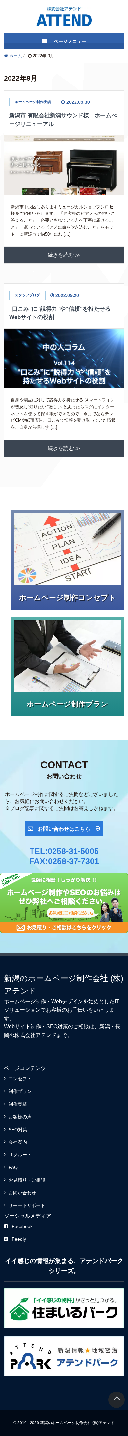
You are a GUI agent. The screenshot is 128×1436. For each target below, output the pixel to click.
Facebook (22, 1226)
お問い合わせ (22, 1192)
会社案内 (18, 1142)
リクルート (20, 1154)
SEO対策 (57, 1026)
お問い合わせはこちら (64, 829)
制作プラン (20, 1091)
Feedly (19, 1239)
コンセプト (20, 1078)
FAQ (13, 1167)
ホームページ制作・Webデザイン (43, 1001)
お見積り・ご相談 (27, 1180)
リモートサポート (27, 1205)
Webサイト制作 (22, 1026)
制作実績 (18, 1104)
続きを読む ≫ (64, 255)
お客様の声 (20, 1116)
